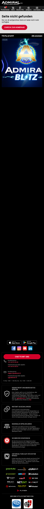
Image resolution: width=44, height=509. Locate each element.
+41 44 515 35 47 (13, 366)
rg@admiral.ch (12, 377)
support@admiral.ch (14, 373)
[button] (14, 27)
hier (30, 400)
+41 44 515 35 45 (13, 362)
